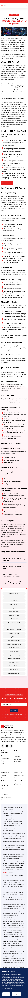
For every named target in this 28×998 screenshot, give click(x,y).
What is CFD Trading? (14, 597)
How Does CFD (14, 600)
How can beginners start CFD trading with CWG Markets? (12, 583)
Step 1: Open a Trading (14, 633)
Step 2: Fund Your (14, 637)
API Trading (3, 780)
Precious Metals (5, 758)
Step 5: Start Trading (14, 648)
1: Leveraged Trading (14, 608)
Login (25, 2)
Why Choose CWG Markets (14, 666)
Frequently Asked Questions (14, 673)
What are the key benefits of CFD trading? (13, 567)
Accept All (16, 994)
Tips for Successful (14, 651)
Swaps (15, 778)
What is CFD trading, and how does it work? (12, 559)
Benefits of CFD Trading (14, 622)
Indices (3, 763)
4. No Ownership (14, 619)
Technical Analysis (14, 662)
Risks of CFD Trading (14, 626)
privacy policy (21, 986)
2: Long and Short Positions (14, 611)
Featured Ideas (4, 785)
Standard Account (18, 754)
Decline (6, 994)
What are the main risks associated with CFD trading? (12, 575)
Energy (2, 761)
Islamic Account (17, 761)
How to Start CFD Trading (14, 629)
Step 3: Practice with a (14, 640)
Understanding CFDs (14, 593)
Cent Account (17, 759)
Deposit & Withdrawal (19, 775)
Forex (2, 755)
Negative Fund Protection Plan (17, 783)
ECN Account (17, 756)
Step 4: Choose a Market (14, 644)
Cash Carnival (4, 800)
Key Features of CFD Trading (14, 604)
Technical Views (5, 783)
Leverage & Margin (18, 780)
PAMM (2, 778)
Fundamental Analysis (14, 658)
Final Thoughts (14, 669)
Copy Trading (4, 775)
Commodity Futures (5, 766)
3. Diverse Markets (14, 615)
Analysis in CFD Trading (14, 655)
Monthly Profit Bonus (6, 797)
